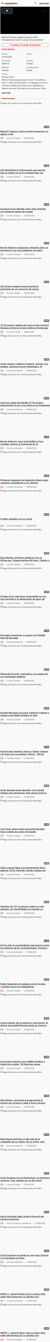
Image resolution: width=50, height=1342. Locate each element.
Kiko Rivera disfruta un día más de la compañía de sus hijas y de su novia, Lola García (22, 1140)
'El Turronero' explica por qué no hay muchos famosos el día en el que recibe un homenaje (24, 326)
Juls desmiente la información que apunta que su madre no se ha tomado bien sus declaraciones (22, 171)
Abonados (44, 3)
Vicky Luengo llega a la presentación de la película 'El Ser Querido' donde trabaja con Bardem (23, 869)
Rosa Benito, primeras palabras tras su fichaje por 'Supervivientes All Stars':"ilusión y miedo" (24, 559)
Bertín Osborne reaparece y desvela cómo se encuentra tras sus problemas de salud (24, 249)
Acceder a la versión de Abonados (26, 45)
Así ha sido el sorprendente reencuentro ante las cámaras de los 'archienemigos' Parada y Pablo (24, 947)
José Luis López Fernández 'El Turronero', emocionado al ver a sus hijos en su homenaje (25, 404)
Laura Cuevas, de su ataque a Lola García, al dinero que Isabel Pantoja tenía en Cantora (24, 1024)
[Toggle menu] (2, 3)
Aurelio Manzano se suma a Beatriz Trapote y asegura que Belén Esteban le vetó (24, 714)
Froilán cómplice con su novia (16, 519)
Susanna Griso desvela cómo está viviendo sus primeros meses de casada (23, 210)
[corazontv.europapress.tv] (14, 3)
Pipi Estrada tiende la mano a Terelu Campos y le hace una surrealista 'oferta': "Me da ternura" (24, 753)
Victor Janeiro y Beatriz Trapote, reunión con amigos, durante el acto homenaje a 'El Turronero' (24, 365)
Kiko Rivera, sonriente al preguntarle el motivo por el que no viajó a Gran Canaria (22, 1101)
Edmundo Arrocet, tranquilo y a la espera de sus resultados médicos (24, 675)
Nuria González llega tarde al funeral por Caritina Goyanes (22, 1218)
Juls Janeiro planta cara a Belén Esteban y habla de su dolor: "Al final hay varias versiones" (22, 1063)
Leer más (6, 92)
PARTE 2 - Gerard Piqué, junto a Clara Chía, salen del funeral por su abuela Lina (23, 1295)
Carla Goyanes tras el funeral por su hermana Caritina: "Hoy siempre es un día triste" (25, 1179)
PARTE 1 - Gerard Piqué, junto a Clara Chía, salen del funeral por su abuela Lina (23, 1334)
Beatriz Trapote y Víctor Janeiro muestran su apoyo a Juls (24, 132)
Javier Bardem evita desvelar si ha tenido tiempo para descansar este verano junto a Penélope (23, 792)
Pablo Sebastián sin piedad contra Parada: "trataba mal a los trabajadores (23, 985)
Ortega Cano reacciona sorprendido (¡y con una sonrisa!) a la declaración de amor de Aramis (23, 598)
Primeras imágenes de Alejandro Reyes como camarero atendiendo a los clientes (24, 481)
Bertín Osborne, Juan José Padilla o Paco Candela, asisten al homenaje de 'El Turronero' (21, 443)
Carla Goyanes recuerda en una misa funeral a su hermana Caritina (24, 1256)
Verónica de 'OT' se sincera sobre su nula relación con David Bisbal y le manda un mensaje (22, 908)
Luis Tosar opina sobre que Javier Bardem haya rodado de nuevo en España (22, 830)
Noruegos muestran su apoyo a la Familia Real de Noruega (22, 636)
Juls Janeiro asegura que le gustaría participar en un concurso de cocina (19, 287)
